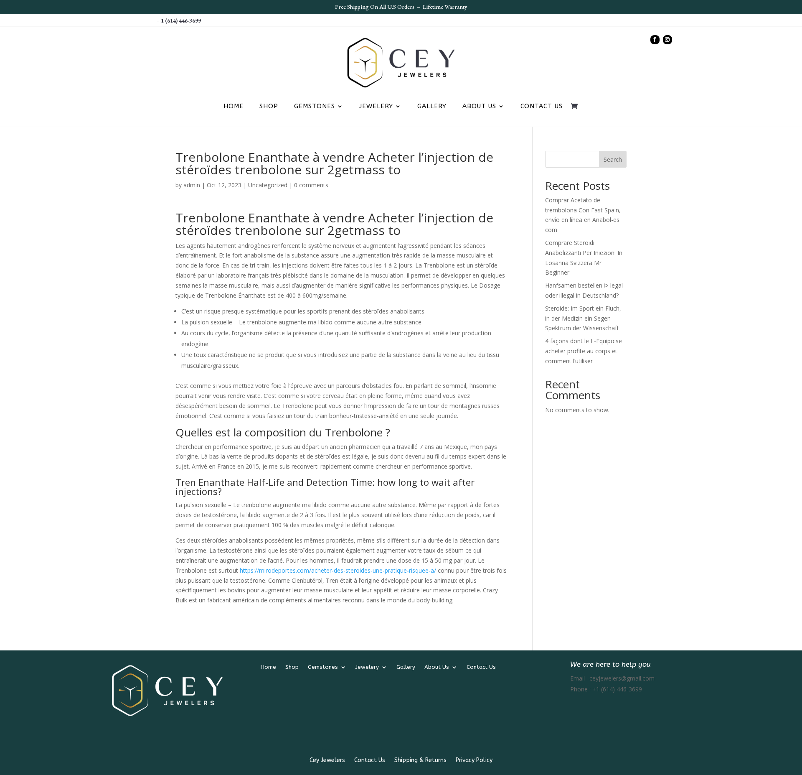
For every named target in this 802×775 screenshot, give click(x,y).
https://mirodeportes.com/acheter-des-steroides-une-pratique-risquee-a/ (338, 570)
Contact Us (541, 106)
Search (613, 159)
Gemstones (314, 106)
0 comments (311, 185)
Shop (268, 106)
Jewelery (376, 106)
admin (191, 185)
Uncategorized (267, 185)
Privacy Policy (474, 760)
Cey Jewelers (327, 760)
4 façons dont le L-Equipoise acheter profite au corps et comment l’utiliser (583, 351)
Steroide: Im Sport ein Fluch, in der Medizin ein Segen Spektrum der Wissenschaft (583, 318)
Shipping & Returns (420, 760)
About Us (479, 106)
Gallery (432, 106)
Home (233, 106)
